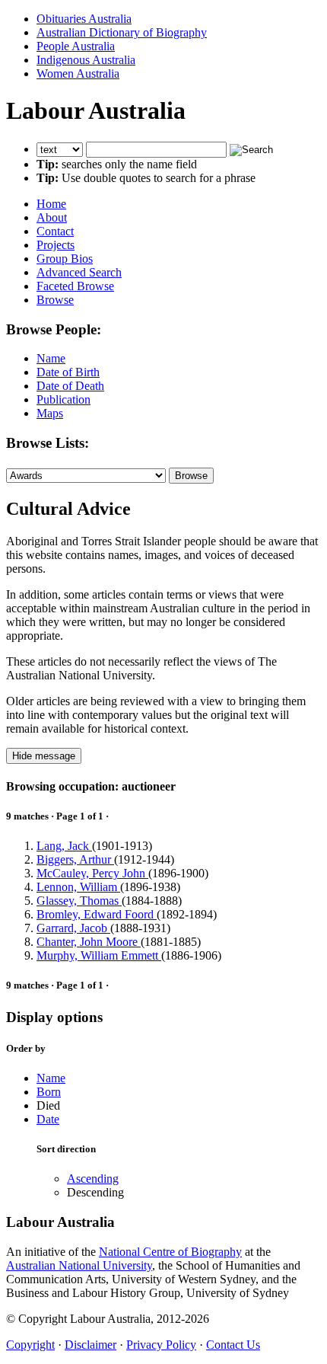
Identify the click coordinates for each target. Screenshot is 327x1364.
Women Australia (78, 73)
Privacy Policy (161, 1344)
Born (49, 1091)
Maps (50, 413)
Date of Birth (68, 372)
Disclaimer (90, 1344)
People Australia (76, 46)
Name (51, 358)
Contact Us (233, 1344)
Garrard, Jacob (73, 928)
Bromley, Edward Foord (97, 914)
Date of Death (70, 385)
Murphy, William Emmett (99, 955)
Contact (55, 231)
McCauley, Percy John (92, 873)
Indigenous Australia (86, 59)
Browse (55, 299)
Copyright (30, 1344)
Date (48, 1119)
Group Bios (65, 258)
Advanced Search (79, 272)
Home (51, 203)
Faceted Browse (75, 286)
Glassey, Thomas (79, 900)
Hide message (43, 756)
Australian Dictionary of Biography (122, 32)
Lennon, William (78, 886)
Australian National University (79, 1265)
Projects (56, 244)
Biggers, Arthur (75, 859)
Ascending (93, 1178)
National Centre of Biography (170, 1251)
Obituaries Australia (84, 18)
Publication (63, 399)
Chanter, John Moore (89, 941)
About (52, 217)
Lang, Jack (64, 845)
